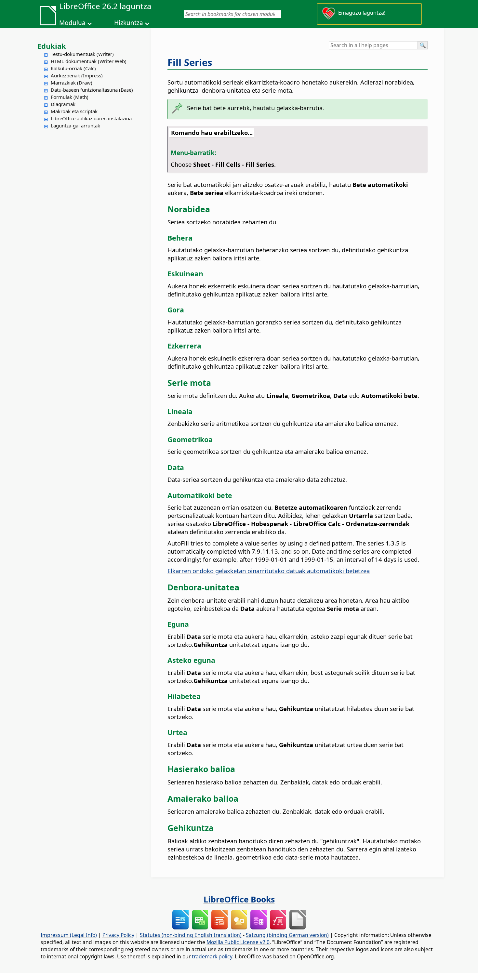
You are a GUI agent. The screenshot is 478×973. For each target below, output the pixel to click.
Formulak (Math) (69, 97)
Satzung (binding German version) (287, 935)
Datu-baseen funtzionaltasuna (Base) (92, 89)
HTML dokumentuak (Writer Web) (88, 61)
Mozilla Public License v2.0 (238, 942)
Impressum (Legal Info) (69, 935)
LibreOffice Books (239, 899)
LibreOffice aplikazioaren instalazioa (91, 118)
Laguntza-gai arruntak (75, 125)
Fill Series (189, 62)
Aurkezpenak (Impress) (77, 75)
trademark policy (212, 956)
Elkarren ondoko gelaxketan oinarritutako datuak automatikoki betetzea (268, 571)
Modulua (72, 23)
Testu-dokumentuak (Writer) (82, 54)
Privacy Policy (118, 935)
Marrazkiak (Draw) (71, 82)
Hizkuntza (128, 23)
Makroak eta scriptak (74, 111)
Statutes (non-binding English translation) (191, 935)
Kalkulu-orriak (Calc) (73, 68)
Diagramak (63, 104)
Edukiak (51, 46)
